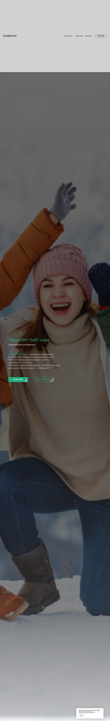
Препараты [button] (68, 36)
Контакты (88, 36)
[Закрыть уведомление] (102, 709)
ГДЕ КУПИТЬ (101, 36)
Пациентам (79, 36)
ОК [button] (81, 715)
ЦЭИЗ (37, 368)
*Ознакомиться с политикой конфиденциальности (87, 712)
